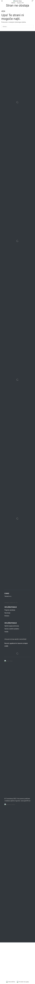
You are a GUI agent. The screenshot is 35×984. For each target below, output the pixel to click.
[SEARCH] (32, 26)
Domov (13, 2)
